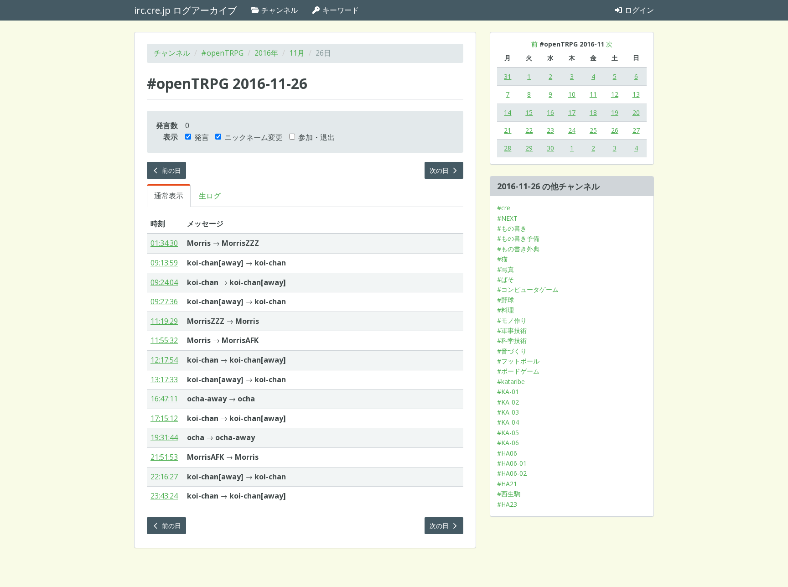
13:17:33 (164, 379)
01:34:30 (164, 243)
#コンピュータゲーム (528, 289)
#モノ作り (512, 320)
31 (507, 76)
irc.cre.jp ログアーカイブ (185, 10)
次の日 (440, 170)
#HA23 (507, 504)
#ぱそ (505, 279)
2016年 (266, 53)
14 (507, 112)
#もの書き (512, 228)
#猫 (502, 259)
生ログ (210, 196)
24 (571, 130)
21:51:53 (164, 457)
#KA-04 (508, 422)
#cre (503, 207)
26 (614, 130)
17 (571, 112)
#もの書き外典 (518, 248)
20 (636, 112)
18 (593, 112)
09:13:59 (164, 263)
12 (614, 94)
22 (529, 130)
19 (614, 112)
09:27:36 (164, 301)
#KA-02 (508, 402)
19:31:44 (164, 437)
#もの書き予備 (518, 238)
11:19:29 (164, 321)
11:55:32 (164, 340)
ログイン (638, 10)
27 (636, 130)
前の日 (170, 170)
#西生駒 (508, 493)
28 (507, 148)
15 (529, 112)
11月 (297, 53)
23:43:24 (164, 496)
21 (507, 130)
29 (529, 148)
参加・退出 (316, 137)
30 (550, 148)
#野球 (505, 300)
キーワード (340, 10)
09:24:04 (164, 282)
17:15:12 (164, 418)
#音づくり (512, 351)
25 (593, 130)
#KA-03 (508, 412)
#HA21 (507, 483)
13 (636, 94)
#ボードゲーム (518, 371)
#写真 (505, 269)
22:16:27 (164, 477)
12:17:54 (164, 360)
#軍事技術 (512, 330)
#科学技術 (512, 340)
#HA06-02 (512, 473)
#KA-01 (508, 391)
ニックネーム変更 (253, 137)
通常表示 (168, 196)
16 (550, 112)
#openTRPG (222, 53)
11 (593, 94)
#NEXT (507, 218)
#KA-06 (508, 442)
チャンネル (278, 10)
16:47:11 (164, 399)
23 (550, 130)
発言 (201, 137)
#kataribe (511, 381)
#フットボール (518, 361)
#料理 (505, 310)
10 (571, 94)
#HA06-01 (512, 463)
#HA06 (507, 453)
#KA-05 (508, 432)
